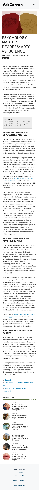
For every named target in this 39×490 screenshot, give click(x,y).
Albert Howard (6, 55)
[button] (28, 4)
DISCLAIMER (19, 478)
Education (6, 58)
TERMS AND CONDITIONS (19, 483)
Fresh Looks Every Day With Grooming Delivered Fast (20, 417)
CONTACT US (19, 475)
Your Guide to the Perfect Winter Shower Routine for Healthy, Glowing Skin (19, 407)
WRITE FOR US (19, 485)
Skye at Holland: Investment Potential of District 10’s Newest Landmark (20, 427)
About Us (19, 472)
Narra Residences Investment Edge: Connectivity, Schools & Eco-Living (20, 437)
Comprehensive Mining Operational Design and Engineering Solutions (20, 447)
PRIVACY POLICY (19, 480)
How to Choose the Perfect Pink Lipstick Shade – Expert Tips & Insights (19, 457)
